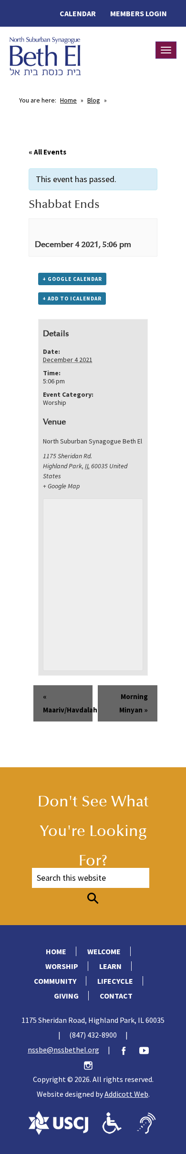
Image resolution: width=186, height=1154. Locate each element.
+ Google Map (61, 486)
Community (55, 981)
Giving (66, 995)
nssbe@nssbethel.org (63, 1049)
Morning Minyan (133, 703)
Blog (93, 100)
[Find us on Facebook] (128, 1049)
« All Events (47, 151)
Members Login (138, 13)
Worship (54, 402)
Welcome (104, 951)
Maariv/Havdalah (68, 703)
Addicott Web (126, 1094)
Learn (110, 966)
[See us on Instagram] (93, 1064)
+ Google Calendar (72, 279)
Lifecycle (115, 981)
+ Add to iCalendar (72, 298)
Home (68, 100)
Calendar (78, 13)
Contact (116, 995)
